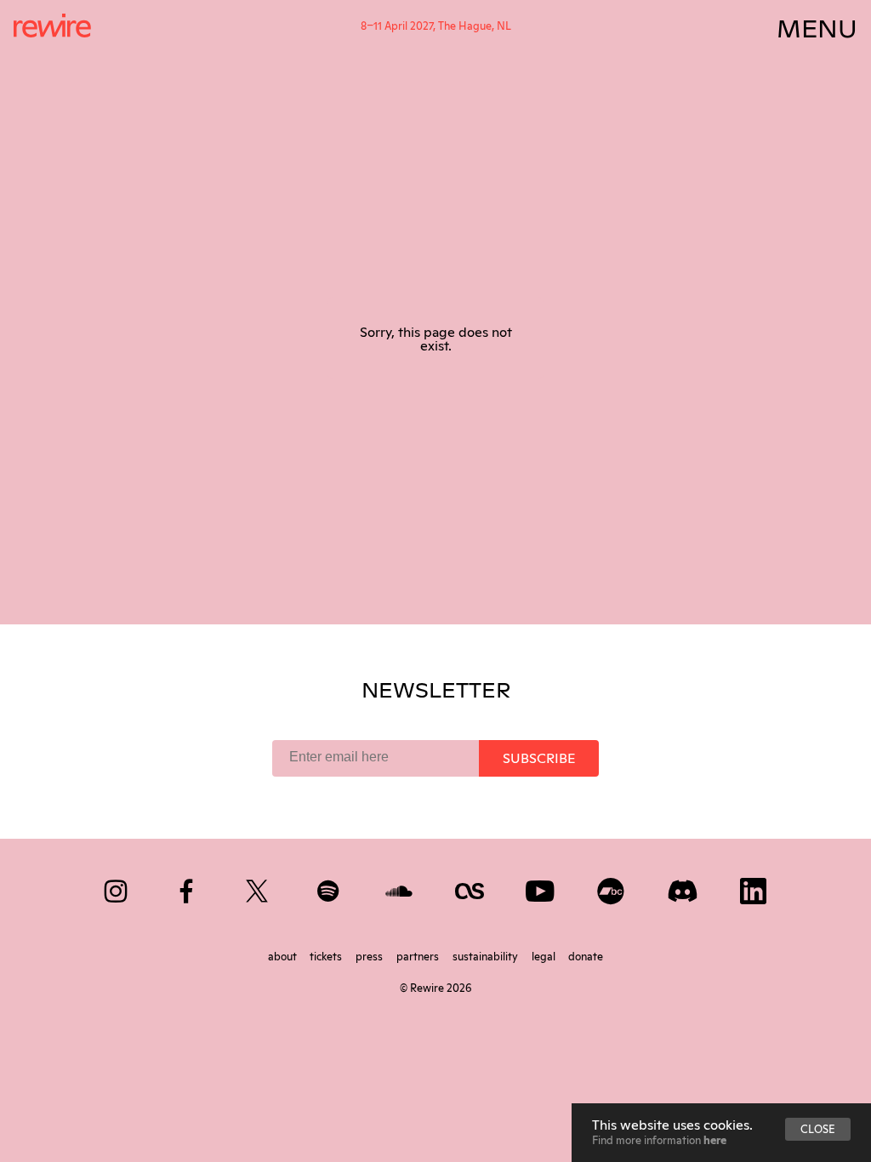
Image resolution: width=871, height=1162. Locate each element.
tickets (327, 955)
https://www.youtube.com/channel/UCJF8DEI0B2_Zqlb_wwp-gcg (541, 887)
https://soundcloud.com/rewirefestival (400, 887)
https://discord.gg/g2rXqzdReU (683, 887)
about (283, 955)
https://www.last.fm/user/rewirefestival (471, 887)
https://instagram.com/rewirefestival (117, 887)
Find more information (659, 1139)
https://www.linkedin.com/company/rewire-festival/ (754, 887)
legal (545, 955)
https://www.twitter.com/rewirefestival (258, 887)
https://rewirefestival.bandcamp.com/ (612, 887)
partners (418, 955)
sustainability (487, 955)
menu (817, 25)
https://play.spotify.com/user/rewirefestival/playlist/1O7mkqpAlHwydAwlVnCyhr (329, 887)
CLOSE (817, 1128)
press (370, 955)
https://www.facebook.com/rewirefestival (187, 887)
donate (585, 955)
